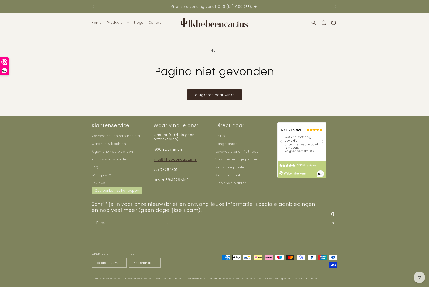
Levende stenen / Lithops (236, 151)
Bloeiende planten (231, 183)
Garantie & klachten (109, 143)
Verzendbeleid (254, 278)
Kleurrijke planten (230, 175)
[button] (117, 22)
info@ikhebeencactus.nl (175, 159)
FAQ (95, 167)
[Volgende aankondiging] (336, 6)
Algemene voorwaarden (112, 151)
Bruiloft (221, 136)
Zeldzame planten (231, 167)
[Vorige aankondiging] (93, 6)
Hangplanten (226, 143)
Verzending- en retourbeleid (116, 136)
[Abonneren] (167, 223)
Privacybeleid (196, 278)
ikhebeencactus (113, 278)
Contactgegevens (279, 278)
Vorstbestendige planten (236, 159)
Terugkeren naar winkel (214, 94)
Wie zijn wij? (101, 175)
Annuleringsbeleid (307, 278)
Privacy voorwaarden (110, 159)
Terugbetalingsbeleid (169, 278)
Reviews (98, 183)
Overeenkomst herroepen (117, 190)
